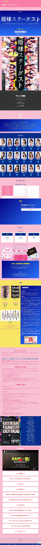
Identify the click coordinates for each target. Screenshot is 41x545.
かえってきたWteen (20, 483)
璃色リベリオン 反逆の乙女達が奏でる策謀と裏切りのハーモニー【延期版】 (20, 510)
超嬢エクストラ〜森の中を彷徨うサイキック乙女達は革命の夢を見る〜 (20, 478)
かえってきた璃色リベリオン (20, 489)
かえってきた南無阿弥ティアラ (20, 473)
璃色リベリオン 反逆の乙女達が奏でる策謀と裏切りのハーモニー (20, 515)
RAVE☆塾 (19, 542)
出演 (8, 544)
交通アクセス (31, 209)
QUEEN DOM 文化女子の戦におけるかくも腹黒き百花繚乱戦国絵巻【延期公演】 (20, 520)
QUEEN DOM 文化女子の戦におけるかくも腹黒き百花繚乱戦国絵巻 (20, 525)
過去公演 (38, 544)
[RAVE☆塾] (6, 1)
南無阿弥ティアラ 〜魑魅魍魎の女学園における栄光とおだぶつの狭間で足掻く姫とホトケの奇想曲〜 (20, 494)
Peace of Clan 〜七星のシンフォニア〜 (20, 531)
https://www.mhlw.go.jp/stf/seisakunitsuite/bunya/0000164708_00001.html (13, 413)
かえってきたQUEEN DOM (20, 504)
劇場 (14, 544)
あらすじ (3, 544)
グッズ (26, 544)
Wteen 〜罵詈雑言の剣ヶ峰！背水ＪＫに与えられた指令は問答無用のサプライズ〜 (20, 499)
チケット (20, 544)
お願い (32, 544)
